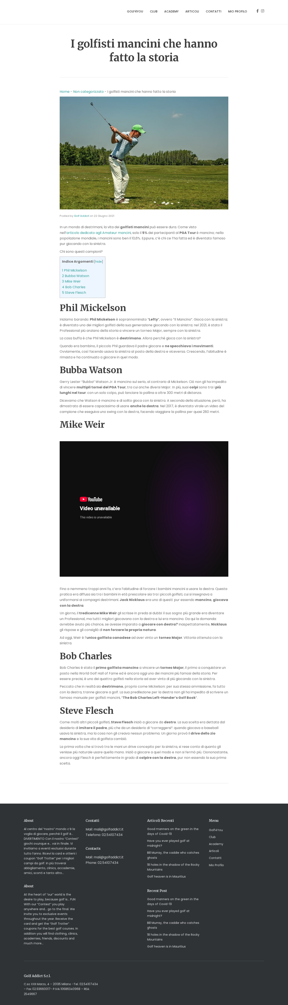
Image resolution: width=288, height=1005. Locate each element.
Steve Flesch (74, 292)
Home (65, 91)
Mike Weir (71, 281)
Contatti (213, 11)
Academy (171, 11)
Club (153, 11)
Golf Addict (81, 216)
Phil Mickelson (74, 270)
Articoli (192, 11)
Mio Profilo (237, 11)
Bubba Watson (75, 275)
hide (98, 261)
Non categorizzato (88, 91)
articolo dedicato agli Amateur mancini (98, 232)
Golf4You (135, 11)
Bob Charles (73, 287)
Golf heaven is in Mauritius (166, 876)
